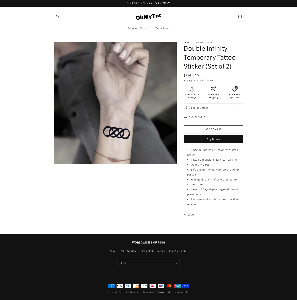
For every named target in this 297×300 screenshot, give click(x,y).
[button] (58, 16)
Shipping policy (182, 292)
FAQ (122, 250)
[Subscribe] (175, 263)
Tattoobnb (148, 250)
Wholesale (133, 250)
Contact (161, 250)
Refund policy (132, 292)
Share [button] (191, 214)
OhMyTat (118, 292)
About (113, 250)
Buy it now (213, 139)
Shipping (188, 80)
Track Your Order (178, 250)
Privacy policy (147, 292)
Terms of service (164, 292)
